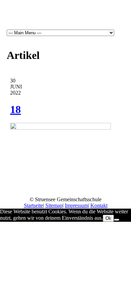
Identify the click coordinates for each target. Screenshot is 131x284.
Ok (108, 218)
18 (15, 109)
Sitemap (53, 205)
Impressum (76, 205)
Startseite (33, 205)
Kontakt (98, 205)
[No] (116, 220)
